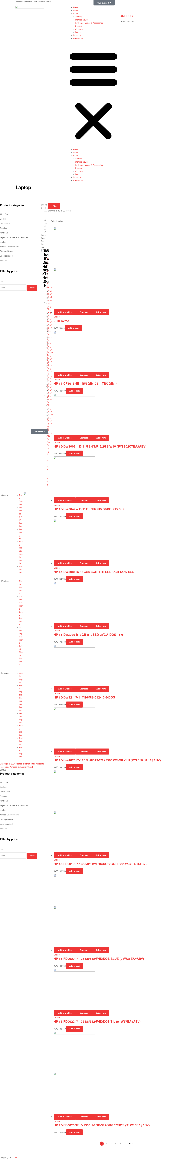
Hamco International (25, 763)
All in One (4, 782)
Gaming (78, 16)
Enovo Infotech (26, 766)
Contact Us (78, 38)
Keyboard (4, 800)
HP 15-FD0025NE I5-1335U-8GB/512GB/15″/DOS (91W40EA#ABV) (102, 1125)
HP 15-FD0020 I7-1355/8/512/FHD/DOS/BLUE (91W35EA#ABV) (99, 958)
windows (79, 29)
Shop (75, 13)
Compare (84, 855)
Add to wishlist (65, 855)
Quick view (101, 855)
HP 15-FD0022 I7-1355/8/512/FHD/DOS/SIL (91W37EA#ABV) (97, 1021)
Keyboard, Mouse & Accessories (89, 22)
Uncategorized (6, 824)
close (15, 1157)
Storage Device (81, 19)
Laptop (78, 32)
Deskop (78, 25)
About (75, 10)
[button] (93, 95)
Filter (32, 855)
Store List (77, 35)
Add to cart (74, 871)
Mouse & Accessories (9, 814)
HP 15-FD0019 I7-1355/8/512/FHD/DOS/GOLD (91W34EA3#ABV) (100, 864)
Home (75, 7)
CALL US (126, 16)
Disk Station (5, 791)
